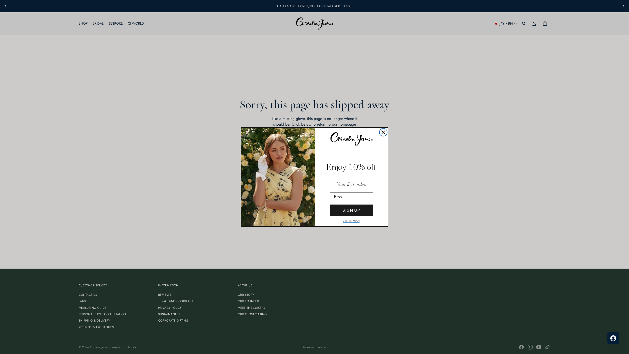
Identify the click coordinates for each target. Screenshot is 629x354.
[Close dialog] (383, 132)
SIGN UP (351, 210)
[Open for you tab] (613, 338)
